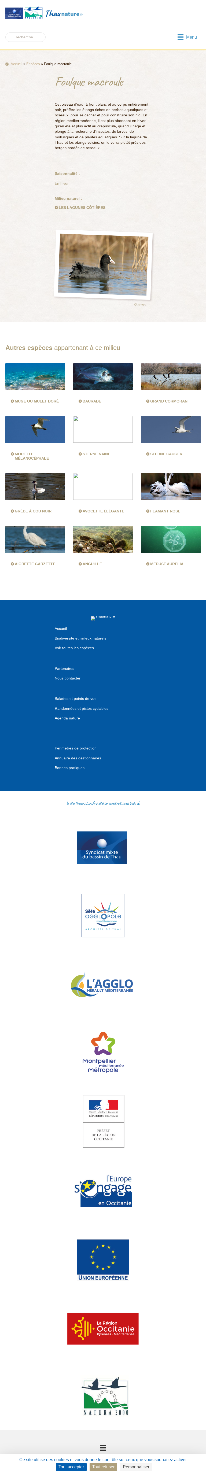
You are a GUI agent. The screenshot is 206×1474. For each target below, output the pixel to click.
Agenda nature (67, 718)
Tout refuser (103, 1467)
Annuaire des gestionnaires (78, 758)
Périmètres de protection (76, 748)
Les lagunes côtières (82, 207)
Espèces (33, 64)
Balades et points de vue (76, 698)
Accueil (16, 64)
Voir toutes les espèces (74, 648)
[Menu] (103, 1447)
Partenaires (64, 668)
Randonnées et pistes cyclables (81, 708)
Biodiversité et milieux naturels (80, 638)
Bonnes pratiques (69, 768)
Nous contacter (67, 678)
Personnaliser (136, 1467)
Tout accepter (71, 1467)
